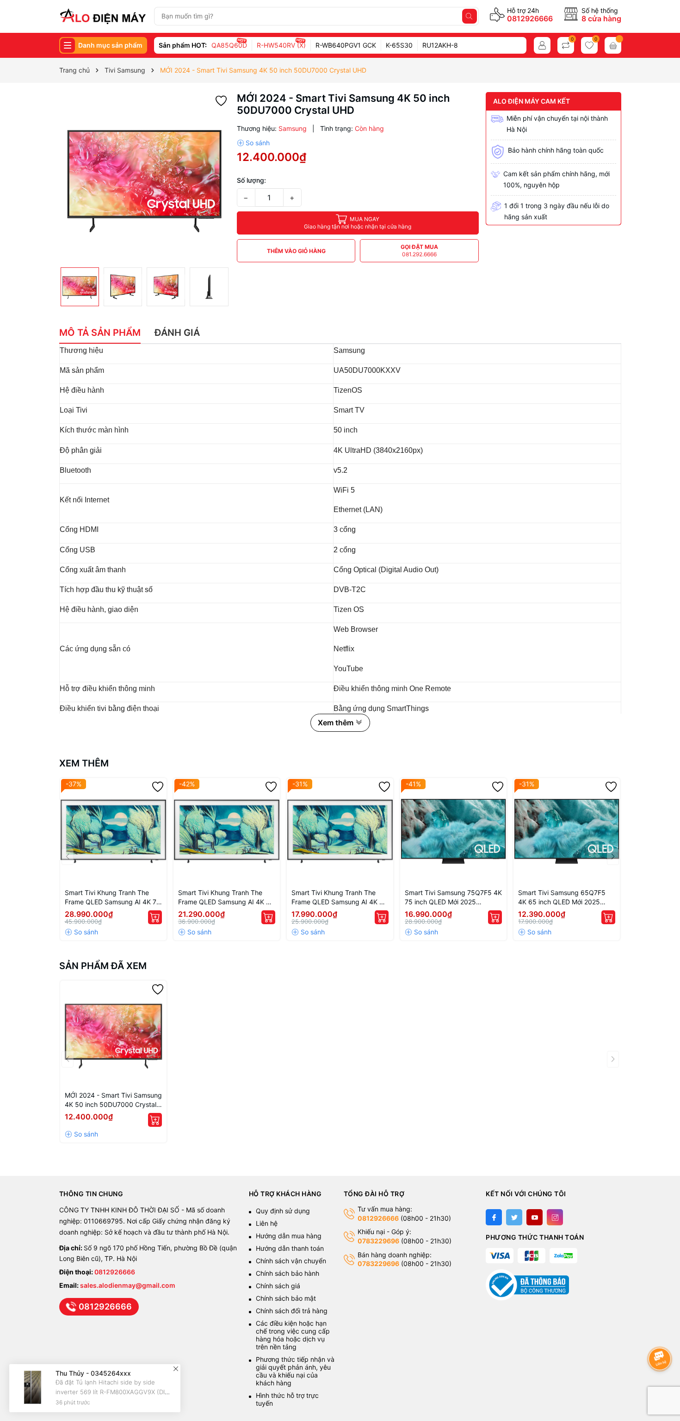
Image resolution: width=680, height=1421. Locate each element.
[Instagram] (555, 1217)
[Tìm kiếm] (469, 16)
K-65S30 (399, 45)
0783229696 (378, 1241)
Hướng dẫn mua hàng (288, 1236)
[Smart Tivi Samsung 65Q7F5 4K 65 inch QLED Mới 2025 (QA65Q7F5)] (566, 831)
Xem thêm (84, 763)
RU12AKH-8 (440, 45)
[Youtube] (534, 1217)
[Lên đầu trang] (661, 1334)
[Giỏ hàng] (613, 45)
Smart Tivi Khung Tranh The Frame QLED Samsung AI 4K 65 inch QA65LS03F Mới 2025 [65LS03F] (226, 898)
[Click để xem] (144, 177)
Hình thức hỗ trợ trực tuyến (287, 1399)
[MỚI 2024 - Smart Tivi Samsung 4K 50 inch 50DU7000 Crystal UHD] (113, 1034)
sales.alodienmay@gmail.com (127, 1285)
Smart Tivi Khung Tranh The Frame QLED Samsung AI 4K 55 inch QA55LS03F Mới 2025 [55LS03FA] (339, 898)
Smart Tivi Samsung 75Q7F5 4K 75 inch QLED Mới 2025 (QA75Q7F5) (453, 898)
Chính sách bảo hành (287, 1273)
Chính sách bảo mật (286, 1298)
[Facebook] (494, 1217)
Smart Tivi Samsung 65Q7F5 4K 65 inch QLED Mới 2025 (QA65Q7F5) (562, 898)
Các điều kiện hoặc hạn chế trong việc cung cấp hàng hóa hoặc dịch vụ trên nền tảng (293, 1335)
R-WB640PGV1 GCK (345, 45)
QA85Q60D (229, 45)
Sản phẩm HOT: (183, 45)
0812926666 (530, 18)
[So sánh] (253, 143)
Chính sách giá (278, 1286)
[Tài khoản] (542, 45)
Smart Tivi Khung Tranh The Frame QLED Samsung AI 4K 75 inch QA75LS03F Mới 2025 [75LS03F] (113, 898)
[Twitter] (514, 1217)
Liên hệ (267, 1223)
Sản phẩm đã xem (103, 965)
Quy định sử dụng (283, 1211)
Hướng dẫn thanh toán (290, 1248)
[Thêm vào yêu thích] (221, 100)
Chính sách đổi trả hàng (292, 1311)
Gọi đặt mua (419, 250)
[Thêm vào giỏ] (155, 917)
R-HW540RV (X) (281, 45)
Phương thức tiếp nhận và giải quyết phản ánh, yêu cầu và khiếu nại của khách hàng (295, 1371)
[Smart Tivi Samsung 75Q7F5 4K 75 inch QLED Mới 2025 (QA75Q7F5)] (453, 831)
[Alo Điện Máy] (103, 16)
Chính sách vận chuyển (292, 1261)
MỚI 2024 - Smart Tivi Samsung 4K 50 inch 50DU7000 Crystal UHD (113, 1100)
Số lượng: (251, 180)
